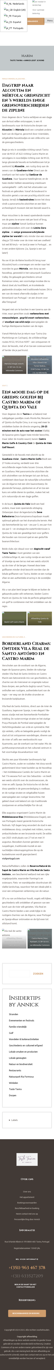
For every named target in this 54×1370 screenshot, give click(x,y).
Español (16, 22)
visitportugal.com (11, 858)
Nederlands (18, 3)
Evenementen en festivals (21, 1020)
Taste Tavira (15, 1089)
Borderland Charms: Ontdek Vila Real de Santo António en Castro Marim (26, 651)
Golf (4, 385)
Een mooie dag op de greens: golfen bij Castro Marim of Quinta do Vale (25, 399)
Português (18, 28)
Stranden (13, 1014)
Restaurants (15, 1070)
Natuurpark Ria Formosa (21, 1076)
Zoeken (38, 973)
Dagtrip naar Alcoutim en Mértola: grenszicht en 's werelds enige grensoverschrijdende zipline (26, 98)
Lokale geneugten (17, 1058)
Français (16, 16)
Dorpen (12, 1095)
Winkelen (13, 1083)
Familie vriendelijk (9, 79)
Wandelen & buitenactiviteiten (24, 1039)
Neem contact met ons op (27, 1214)
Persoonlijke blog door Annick (27, 1219)
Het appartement (27, 1197)
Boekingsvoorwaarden (27, 1203)
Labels (14, 1120)
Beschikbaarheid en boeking (27, 1208)
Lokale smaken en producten (23, 1051)
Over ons (27, 1192)
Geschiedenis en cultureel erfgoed (16, 637)
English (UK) (19, 10)
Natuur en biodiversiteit (21, 1064)
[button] (31, 21)
